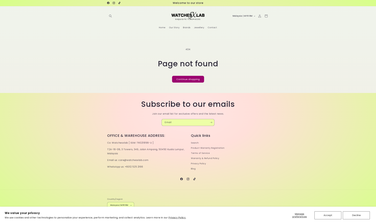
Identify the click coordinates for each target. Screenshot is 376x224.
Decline (356, 215)
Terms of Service (200, 153)
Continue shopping (188, 79)
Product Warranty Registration (207, 147)
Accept (328, 215)
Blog (193, 168)
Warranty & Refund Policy (205, 158)
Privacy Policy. (177, 217)
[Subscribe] (211, 122)
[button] (110, 16)
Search (195, 142)
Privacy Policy (198, 163)
